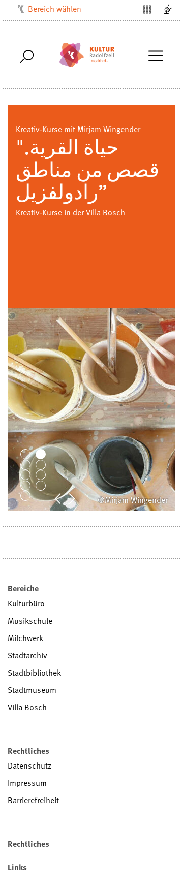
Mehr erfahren (40, 190)
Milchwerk (25, 638)
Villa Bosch (27, 707)
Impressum (27, 783)
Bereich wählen (54, 9)
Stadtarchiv (27, 655)
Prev (63, 498)
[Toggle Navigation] (155, 55)
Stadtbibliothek (34, 672)
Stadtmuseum (32, 690)
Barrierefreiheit (33, 800)
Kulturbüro (26, 603)
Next (77, 498)
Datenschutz (29, 765)
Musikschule (30, 621)
